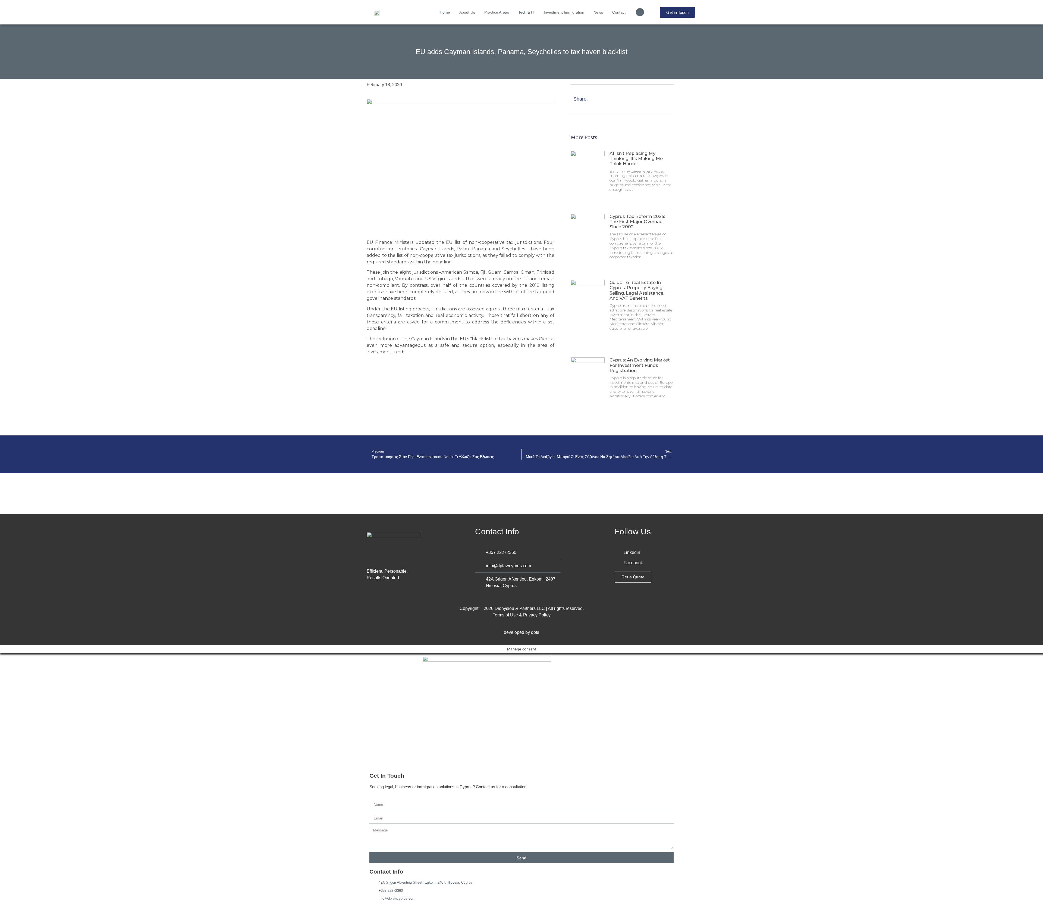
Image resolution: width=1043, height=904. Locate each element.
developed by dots (521, 632)
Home (445, 12)
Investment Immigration (564, 12)
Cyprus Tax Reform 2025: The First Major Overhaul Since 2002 (637, 221)
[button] (640, 12)
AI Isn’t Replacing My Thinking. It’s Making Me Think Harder (636, 158)
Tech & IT (526, 12)
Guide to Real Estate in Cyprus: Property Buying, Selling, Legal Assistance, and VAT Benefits (637, 290)
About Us (467, 12)
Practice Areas (496, 12)
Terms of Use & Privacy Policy (522, 615)
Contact (619, 12)
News (598, 12)
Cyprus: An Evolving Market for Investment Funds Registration (640, 365)
